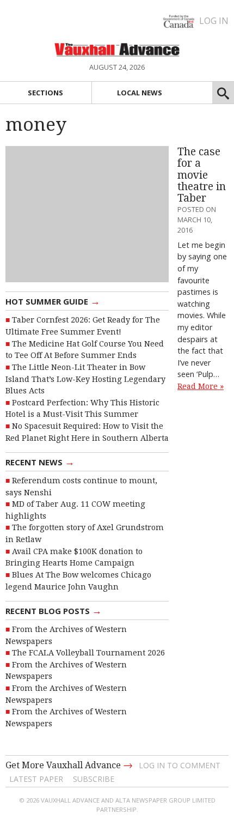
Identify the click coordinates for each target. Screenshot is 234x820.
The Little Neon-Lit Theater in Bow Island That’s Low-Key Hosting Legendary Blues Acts (85, 379)
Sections (45, 93)
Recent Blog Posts (53, 610)
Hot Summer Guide (52, 300)
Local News (139, 93)
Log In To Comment (179, 765)
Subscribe (93, 779)
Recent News (40, 461)
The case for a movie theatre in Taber (201, 174)
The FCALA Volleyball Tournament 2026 (88, 652)
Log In (214, 21)
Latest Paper (36, 779)
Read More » (200, 386)
